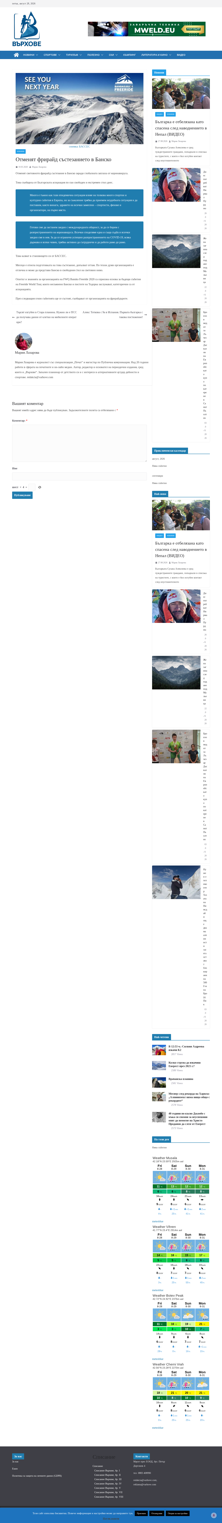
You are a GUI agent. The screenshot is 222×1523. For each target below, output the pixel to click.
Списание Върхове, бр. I (107, 1470)
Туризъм (72, 54)
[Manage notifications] (214, 1515)
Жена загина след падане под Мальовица (205, 260)
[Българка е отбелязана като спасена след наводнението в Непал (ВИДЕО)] (181, 94)
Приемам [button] (141, 1513)
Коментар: (19, 420)
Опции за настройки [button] (177, 1513)
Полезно (93, 54)
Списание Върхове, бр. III (108, 1479)
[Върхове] (16, 55)
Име (14, 468)
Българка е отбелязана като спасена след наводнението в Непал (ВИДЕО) (181, 128)
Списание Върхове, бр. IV (108, 1483)
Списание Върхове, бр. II (107, 1475)
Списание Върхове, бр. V (107, 1488)
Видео (181, 54)
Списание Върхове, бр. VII (108, 1492)
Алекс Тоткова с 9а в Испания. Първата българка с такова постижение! (113, 315)
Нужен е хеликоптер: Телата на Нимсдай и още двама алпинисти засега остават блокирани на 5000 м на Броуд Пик (205, 937)
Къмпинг (129, 54)
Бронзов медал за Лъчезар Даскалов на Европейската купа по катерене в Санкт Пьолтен (205, 365)
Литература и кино (154, 54)
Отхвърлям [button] (156, 1513)
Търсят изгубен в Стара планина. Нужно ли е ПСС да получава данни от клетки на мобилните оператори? (46, 317)
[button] (36, 54)
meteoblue (157, 1221)
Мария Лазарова (39, 167)
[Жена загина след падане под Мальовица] (176, 270)
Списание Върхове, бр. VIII (108, 1497)
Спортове (50, 54)
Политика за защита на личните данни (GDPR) (37, 1476)
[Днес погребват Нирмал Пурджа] (176, 200)
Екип (15, 1468)
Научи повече (111, 1518)
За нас (15, 1461)
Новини (28, 54)
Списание (98, 1466)
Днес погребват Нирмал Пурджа (205, 190)
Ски (111, 54)
